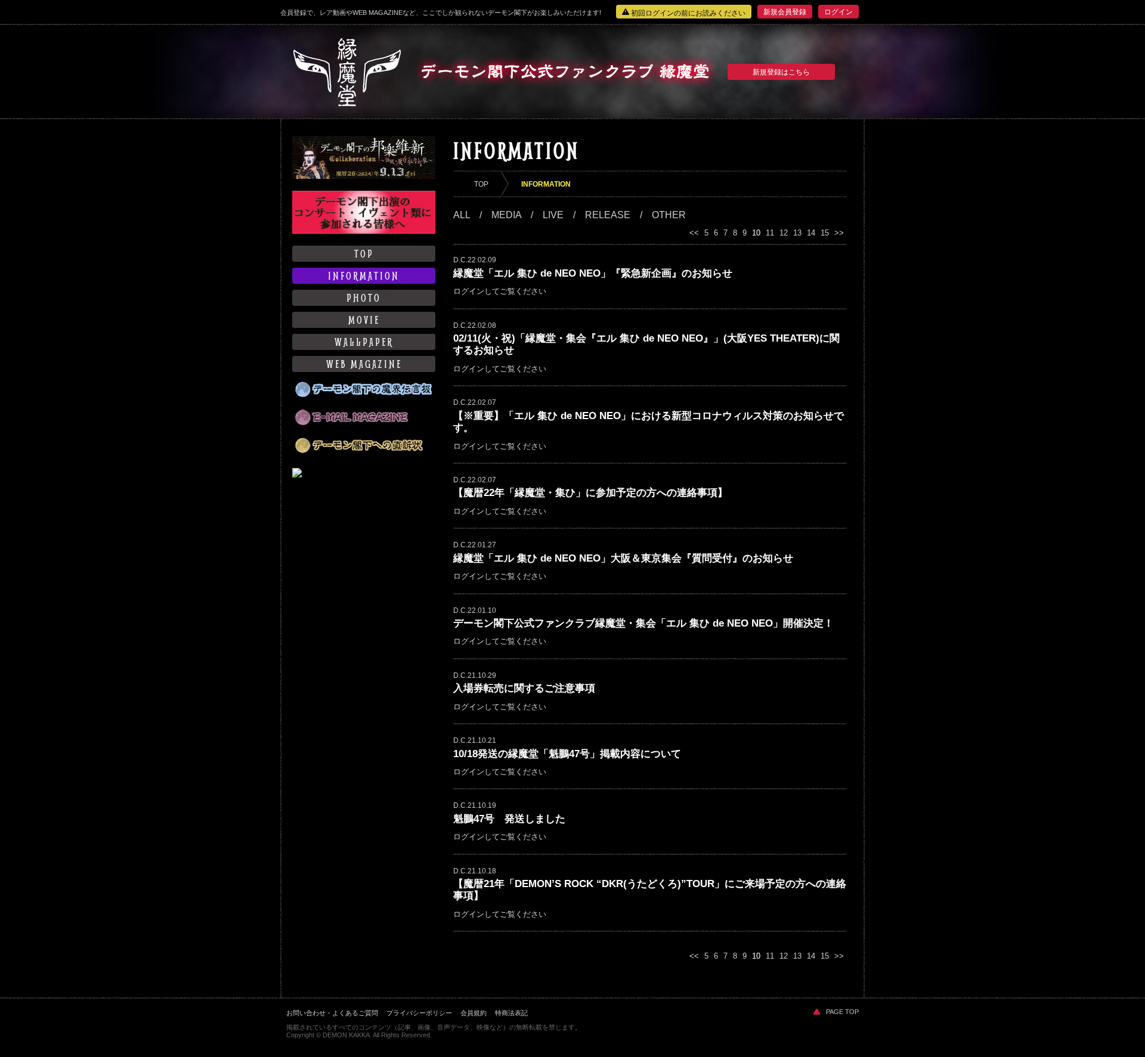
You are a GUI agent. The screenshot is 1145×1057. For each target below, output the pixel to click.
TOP (364, 254)
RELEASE (607, 215)
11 (770, 232)
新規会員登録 (784, 12)
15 (825, 232)
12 (783, 232)
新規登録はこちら (781, 72)
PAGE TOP (842, 1011)
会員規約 (473, 1012)
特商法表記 (511, 1012)
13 (797, 232)
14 (811, 232)
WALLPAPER (364, 342)
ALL (461, 215)
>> (839, 232)
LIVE (553, 215)
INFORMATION (364, 276)
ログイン (838, 12)
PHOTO (363, 298)
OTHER (669, 215)
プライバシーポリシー (419, 1012)
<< (694, 232)
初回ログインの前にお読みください (687, 13)
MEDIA (506, 215)
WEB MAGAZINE (364, 364)
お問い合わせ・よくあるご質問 (332, 1012)
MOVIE (364, 320)
